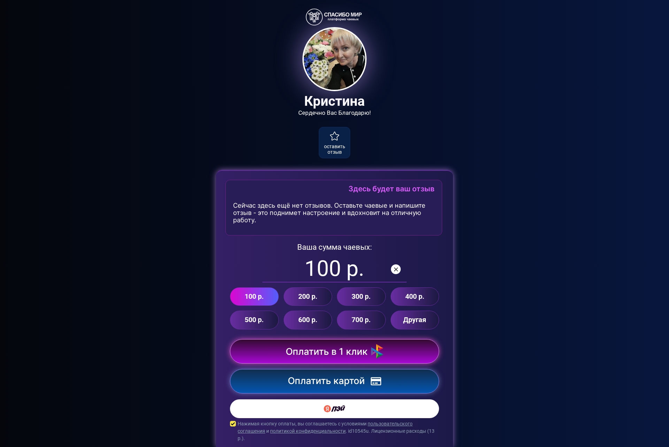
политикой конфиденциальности (308, 431)
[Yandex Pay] (334, 408)
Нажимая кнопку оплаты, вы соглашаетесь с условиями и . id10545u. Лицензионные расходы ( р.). (336, 431)
